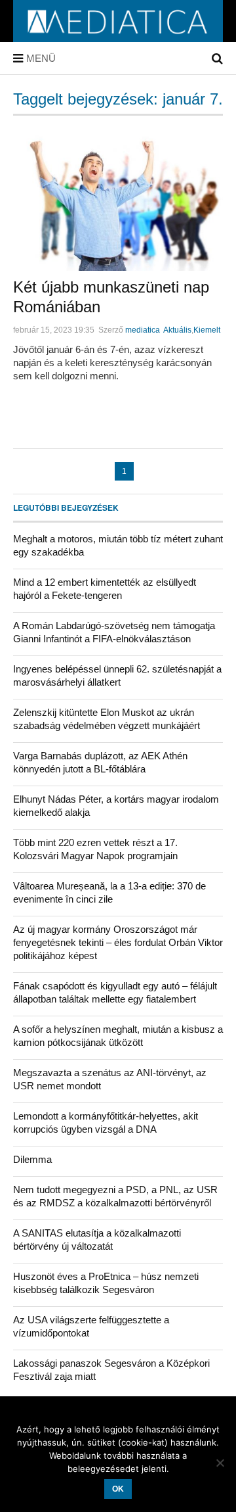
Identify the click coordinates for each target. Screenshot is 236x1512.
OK (118, 1489)
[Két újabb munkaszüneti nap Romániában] (118, 199)
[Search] (217, 58)
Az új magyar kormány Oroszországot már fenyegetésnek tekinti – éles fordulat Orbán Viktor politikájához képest (118, 942)
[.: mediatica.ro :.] (118, 37)
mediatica (142, 330)
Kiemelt (206, 330)
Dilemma (32, 1159)
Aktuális (177, 330)
